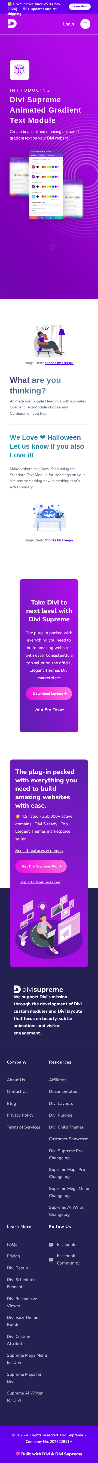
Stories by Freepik (59, 363)
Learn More (79, 6)
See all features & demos (39, 850)
